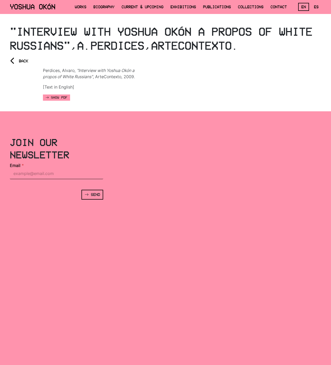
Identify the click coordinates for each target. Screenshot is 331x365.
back (19, 61)
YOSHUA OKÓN (32, 6)
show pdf (58, 97)
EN (303, 7)
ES (316, 7)
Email (17, 165)
